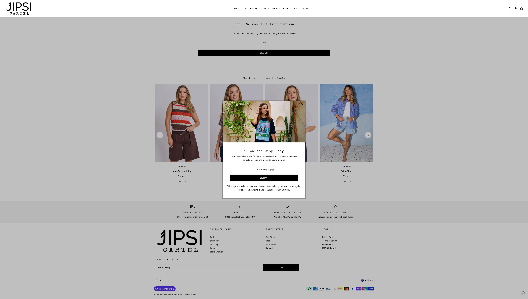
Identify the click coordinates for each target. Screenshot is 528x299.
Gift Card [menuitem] (294, 8)
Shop (234, 8)
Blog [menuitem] (306, 8)
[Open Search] (510, 8)
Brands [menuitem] (277, 8)
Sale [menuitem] (267, 8)
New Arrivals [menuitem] (251, 8)
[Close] (302, 104)
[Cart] (521, 8)
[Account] (516, 8)
